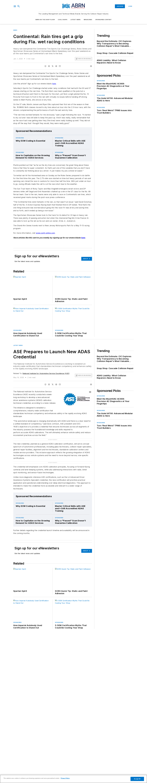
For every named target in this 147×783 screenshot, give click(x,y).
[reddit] (56, 66)
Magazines (88, 19)
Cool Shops (62, 19)
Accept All (137, 779)
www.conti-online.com (45, 233)
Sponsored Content (103, 19)
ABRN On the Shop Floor (45, 19)
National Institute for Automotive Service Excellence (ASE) (46, 373)
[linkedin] (49, 66)
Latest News (75, 19)
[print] (91, 66)
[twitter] (53, 66)
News (15, 30)
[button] (14, 6)
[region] (73, 779)
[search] (18, 6)
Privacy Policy (65, 778)
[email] (60, 66)
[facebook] (45, 66)
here (54, 84)
